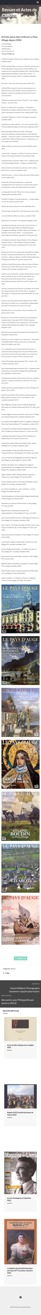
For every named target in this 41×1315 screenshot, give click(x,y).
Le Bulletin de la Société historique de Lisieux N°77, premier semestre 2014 (20, 1270)
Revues (13, 969)
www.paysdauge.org (7, 54)
